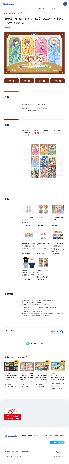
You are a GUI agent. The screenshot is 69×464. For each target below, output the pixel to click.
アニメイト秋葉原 (10, 331)
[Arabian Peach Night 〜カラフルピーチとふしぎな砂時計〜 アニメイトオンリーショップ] (58, 376)
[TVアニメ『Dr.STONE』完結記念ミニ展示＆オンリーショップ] (11, 376)
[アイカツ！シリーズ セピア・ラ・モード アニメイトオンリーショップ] (27, 376)
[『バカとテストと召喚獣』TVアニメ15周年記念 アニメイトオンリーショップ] (42, 376)
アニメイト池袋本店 (9, 382)
